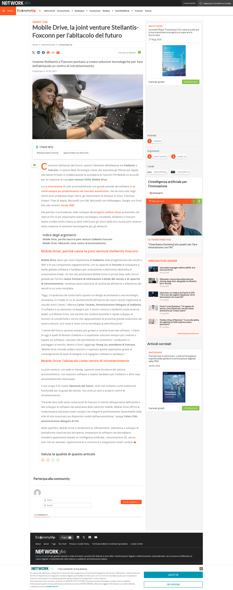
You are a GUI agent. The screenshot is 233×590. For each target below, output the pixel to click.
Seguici (65, 537)
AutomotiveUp (48, 44)
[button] (8, 10)
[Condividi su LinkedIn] (38, 52)
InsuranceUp (95, 11)
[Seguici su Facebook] (89, 537)
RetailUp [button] (106, 11)
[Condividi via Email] (58, 52)
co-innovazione (53, 186)
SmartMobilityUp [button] (122, 11)
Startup (148, 11)
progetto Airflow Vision (107, 212)
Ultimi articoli (49, 11)
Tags (54, 544)
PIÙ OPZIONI (173, 584)
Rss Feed (62, 544)
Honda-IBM (67, 205)
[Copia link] (53, 52)
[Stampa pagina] (48, 52)
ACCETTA (173, 575)
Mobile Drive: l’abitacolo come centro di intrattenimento (74, 243)
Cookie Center (137, 544)
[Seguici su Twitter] (83, 537)
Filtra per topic (158, 201)
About (38, 544)
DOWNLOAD (190, 82)
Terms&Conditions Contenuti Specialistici (110, 544)
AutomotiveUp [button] (63, 11)
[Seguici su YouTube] (95, 537)
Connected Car (65, 44)
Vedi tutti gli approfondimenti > (188, 333)
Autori (46, 544)
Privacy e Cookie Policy (79, 544)
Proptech (139, 11)
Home (35, 44)
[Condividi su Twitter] (33, 52)
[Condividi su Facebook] (43, 52)
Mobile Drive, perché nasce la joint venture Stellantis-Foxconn (77, 239)
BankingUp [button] (79, 11)
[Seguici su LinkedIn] (78, 537)
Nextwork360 (41, 556)
